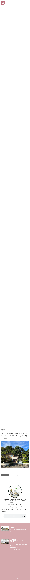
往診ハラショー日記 (14, 475)
